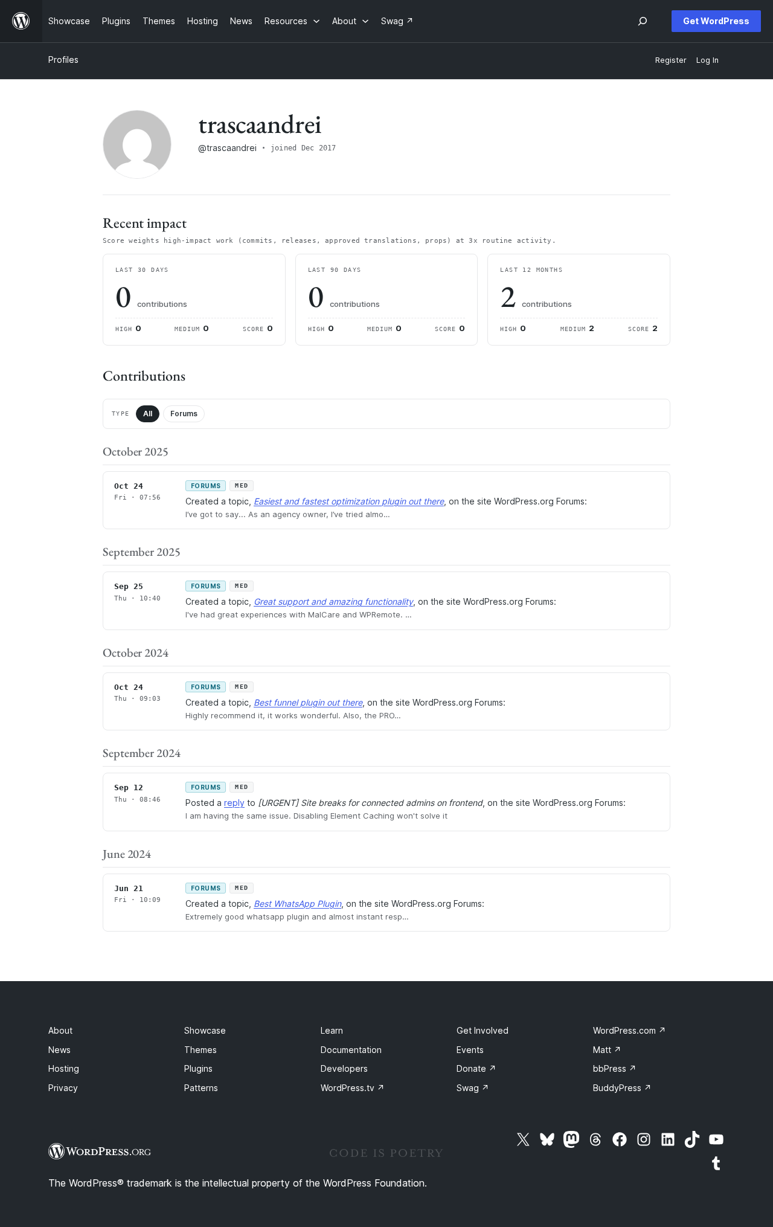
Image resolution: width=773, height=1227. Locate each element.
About (60, 1030)
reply (234, 802)
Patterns (201, 1088)
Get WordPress (716, 21)
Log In (707, 60)
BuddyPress (622, 1088)
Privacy (63, 1088)
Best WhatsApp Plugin (297, 903)
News (59, 1050)
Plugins (198, 1068)
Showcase (205, 1030)
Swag (473, 1088)
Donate (476, 1068)
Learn (332, 1030)
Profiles (63, 59)
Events (470, 1050)
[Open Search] (642, 21)
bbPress (615, 1068)
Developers (344, 1068)
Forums (183, 413)
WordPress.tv (353, 1088)
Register (671, 60)
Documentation (351, 1050)
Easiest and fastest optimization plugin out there (349, 501)
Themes (200, 1050)
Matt (607, 1050)
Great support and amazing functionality (333, 601)
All (147, 413)
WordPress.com (629, 1030)
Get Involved (482, 1030)
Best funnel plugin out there (308, 702)
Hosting (63, 1068)
